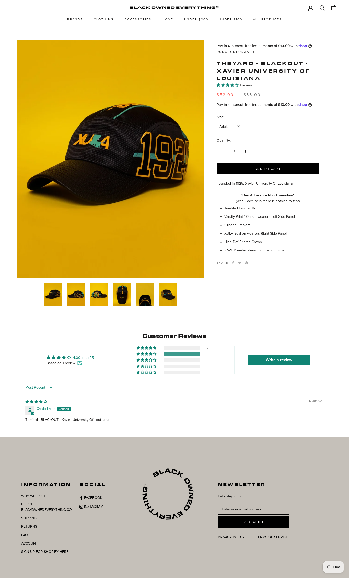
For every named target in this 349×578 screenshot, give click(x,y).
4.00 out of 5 (83, 358)
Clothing (104, 19)
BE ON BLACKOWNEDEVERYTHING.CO (46, 507)
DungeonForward (236, 52)
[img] (36, 402)
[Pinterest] (246, 262)
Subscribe (253, 522)
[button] (228, 85)
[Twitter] (239, 262)
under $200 (196, 19)
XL (239, 127)
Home (167, 19)
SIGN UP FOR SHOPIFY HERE (44, 552)
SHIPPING (29, 518)
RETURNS (29, 526)
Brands (75, 19)
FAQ (24, 535)
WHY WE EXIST (33, 496)
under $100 (230, 19)
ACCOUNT (29, 543)
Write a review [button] (279, 360)
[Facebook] (233, 262)
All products (267, 19)
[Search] (322, 7)
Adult (223, 127)
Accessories (138, 19)
